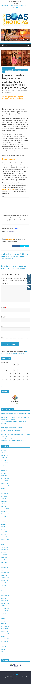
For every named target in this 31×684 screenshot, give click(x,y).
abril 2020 (3, 560)
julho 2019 (4, 583)
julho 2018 (4, 613)
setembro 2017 (5, 639)
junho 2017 (4, 646)
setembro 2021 (5, 516)
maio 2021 (4, 526)
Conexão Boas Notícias (21, 90)
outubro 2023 (4, 458)
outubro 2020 (4, 544)
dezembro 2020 (5, 539)
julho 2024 (4, 450)
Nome (3, 307)
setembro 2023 (5, 460)
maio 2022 (4, 501)
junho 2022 (4, 498)
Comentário (5, 283)
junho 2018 (4, 616)
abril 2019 (3, 590)
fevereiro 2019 (5, 595)
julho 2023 (4, 465)
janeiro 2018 (4, 628)
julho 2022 (4, 496)
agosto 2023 (4, 463)
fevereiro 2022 (5, 509)
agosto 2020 (4, 549)
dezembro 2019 (5, 570)
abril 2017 (3, 651)
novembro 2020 (5, 542)
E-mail (3, 317)
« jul (2, 386)
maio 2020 (4, 557)
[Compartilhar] (16, 246)
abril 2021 (3, 529)
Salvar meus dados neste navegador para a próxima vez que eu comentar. (14, 339)
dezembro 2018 (5, 600)
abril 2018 (3, 621)
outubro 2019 (4, 575)
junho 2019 (4, 585)
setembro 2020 (5, 547)
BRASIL (4, 68)
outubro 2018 (4, 606)
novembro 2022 (5, 486)
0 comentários (6, 92)
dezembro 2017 (5, 631)
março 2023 (4, 475)
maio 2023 (4, 470)
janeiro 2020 (4, 567)
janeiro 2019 (4, 598)
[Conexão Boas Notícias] (3, 45)
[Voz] (29, 281)
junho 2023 (4, 468)
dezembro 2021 (5, 514)
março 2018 (4, 623)
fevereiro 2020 (5, 565)
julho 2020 (4, 552)
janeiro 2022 (4, 511)
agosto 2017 (4, 641)
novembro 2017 (5, 634)
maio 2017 (4, 649)
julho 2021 (4, 521)
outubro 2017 (4, 636)
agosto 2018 (4, 611)
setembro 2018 (5, 608)
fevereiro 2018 (5, 626)
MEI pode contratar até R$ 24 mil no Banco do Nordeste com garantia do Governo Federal (15, 256)
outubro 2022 (4, 488)
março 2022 (4, 506)
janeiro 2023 (4, 481)
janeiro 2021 (4, 537)
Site (2, 326)
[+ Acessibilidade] (29, 287)
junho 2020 (4, 554)
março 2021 (4, 532)
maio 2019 (4, 588)
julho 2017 (4, 644)
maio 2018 (4, 618)
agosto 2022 (4, 493)
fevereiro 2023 (5, 478)
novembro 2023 (5, 455)
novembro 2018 (5, 603)
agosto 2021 (4, 519)
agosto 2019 (4, 580)
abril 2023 (3, 473)
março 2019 (4, 593)
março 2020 (4, 562)
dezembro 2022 (5, 483)
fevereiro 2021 (5, 534)
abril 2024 (3, 452)
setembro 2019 (5, 577)
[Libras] (29, 276)
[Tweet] (24, 246)
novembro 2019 (5, 572)
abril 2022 (3, 503)
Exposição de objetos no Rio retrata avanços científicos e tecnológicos (14, 267)
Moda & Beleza (17, 70)
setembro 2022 (5, 491)
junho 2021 (4, 524)
